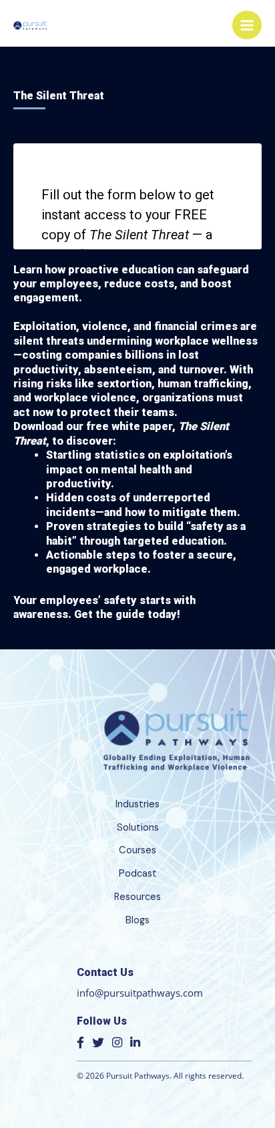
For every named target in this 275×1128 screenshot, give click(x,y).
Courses (137, 850)
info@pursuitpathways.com (140, 992)
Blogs (137, 920)
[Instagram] (117, 1042)
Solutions (138, 827)
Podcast (138, 873)
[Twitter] (98, 1042)
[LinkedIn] (135, 1042)
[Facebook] (80, 1042)
